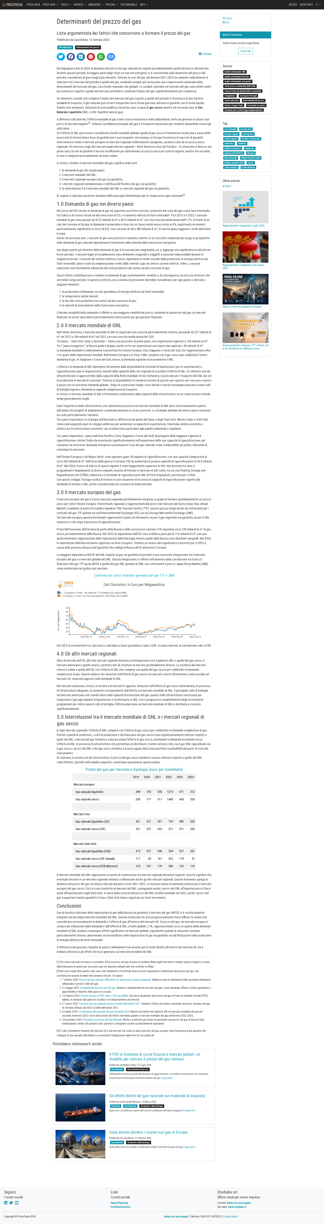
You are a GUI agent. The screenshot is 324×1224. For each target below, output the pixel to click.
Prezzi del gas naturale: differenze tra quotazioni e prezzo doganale (115, 979)
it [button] (317, 4)
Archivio (227, 186)
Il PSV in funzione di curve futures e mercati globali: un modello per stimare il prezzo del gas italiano (154, 1057)
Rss (227, 22)
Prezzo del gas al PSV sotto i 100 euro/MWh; (104, 995)
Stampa (207, 53)
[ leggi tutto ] (167, 1078)
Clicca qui (245, 51)
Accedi (293, 4)
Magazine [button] (94, 4)
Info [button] (143, 4)
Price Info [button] (49, 4)
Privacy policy (230, 1216)
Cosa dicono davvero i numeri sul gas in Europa (148, 1132)
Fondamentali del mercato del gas (98, 987)
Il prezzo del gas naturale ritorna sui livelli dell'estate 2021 (109, 1003)
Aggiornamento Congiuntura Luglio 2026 (244, 225)
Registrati (306, 4)
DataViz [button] (79, 4)
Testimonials (128, 4)
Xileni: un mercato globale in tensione (242, 306)
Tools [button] (65, 4)
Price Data (33, 4)
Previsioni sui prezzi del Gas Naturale (102, 1019)
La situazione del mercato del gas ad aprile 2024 (103, 1011)
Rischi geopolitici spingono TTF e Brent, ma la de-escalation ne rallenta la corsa (245, 347)
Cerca (228, 18)
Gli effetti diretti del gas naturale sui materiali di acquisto (157, 1095)
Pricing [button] (111, 4)
